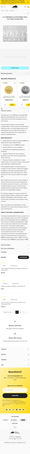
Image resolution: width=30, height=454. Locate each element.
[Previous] (2, 33)
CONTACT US (12, 3)
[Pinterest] (23, 409)
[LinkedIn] (16, 409)
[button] (15, 73)
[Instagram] (13, 409)
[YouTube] (20, 409)
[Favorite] (27, 13)
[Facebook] (6, 409)
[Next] (27, 33)
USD (18, 438)
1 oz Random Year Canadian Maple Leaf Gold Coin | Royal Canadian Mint (8, 97)
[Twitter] (10, 409)
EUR (20, 438)
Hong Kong (18, 436)
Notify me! (15, 68)
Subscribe (15, 395)
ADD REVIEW (23, 257)
